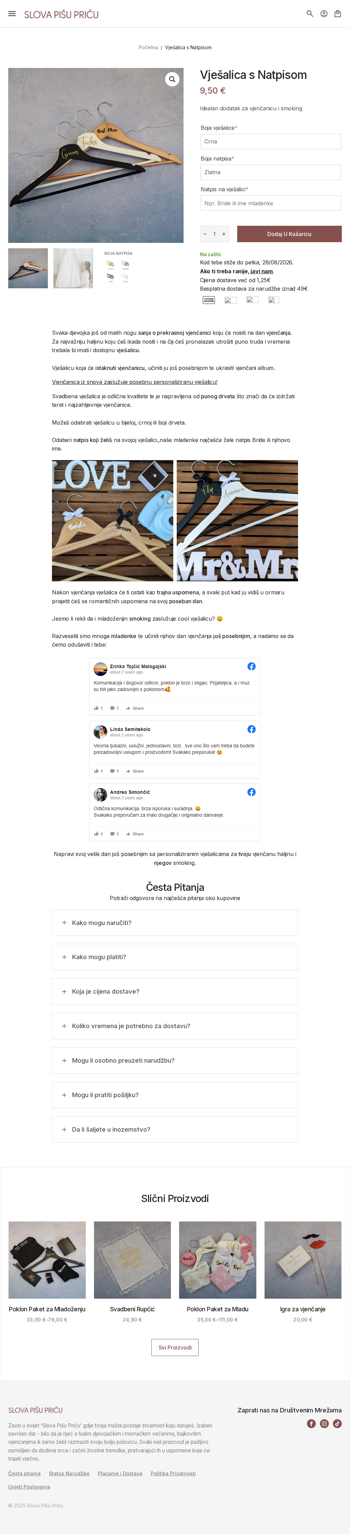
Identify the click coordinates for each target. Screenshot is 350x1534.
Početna (148, 47)
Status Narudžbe (69, 1473)
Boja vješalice (219, 127)
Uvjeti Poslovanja (29, 1486)
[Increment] (223, 234)
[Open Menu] (12, 13)
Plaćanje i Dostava (120, 1473)
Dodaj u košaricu (289, 234)
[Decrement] (205, 234)
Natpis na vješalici (224, 189)
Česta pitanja (24, 1473)
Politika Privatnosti (173, 1473)
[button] (172, 79)
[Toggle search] (310, 13)
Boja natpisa (217, 158)
